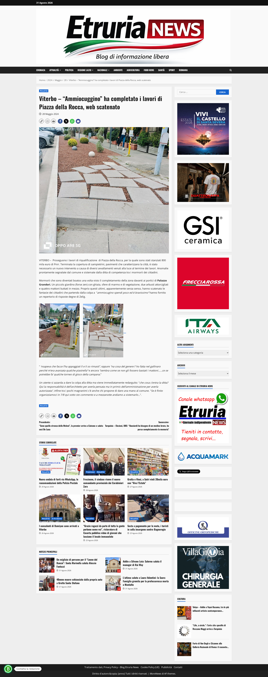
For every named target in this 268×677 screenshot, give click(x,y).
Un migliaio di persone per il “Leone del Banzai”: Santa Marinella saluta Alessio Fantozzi (46, 565)
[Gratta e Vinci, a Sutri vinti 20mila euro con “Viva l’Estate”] (148, 462)
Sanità (161, 70)
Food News (149, 70)
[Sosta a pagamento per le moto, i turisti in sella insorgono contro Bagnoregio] (148, 508)
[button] (231, 70)
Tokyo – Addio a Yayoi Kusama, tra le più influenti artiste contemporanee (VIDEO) (211, 609)
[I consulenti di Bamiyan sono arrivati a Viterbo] (60, 508)
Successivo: (137, 425)
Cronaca (40, 70)
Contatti (178, 667)
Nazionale (102, 70)
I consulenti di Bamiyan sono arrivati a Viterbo (59, 527)
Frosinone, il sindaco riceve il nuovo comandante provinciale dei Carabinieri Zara (103, 482)
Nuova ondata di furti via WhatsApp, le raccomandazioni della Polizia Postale (58, 481)
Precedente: (71, 425)
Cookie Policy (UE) (150, 667)
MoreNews (155, 673)
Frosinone (90, 472)
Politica (69, 70)
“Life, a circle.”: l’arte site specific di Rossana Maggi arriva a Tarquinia (209, 627)
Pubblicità (166, 667)
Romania (183, 70)
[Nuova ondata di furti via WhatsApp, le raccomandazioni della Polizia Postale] (60, 462)
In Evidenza (57, 518)
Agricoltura (133, 70)
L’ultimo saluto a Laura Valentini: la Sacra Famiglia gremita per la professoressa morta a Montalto (113, 583)
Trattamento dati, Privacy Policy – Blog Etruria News (111, 667)
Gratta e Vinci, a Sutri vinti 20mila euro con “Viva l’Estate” (147, 481)
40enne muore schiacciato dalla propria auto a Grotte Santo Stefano (46, 583)
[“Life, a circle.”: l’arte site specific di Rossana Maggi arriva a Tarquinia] (184, 631)
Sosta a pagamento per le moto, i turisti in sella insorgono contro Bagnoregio (147, 527)
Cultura (181, 599)
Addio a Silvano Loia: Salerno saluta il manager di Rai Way (113, 565)
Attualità (54, 70)
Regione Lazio (84, 70)
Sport (172, 70)
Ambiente (118, 70)
